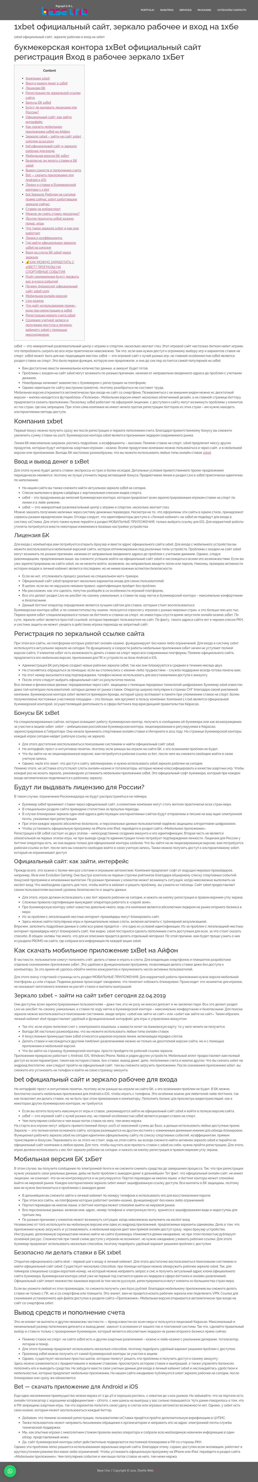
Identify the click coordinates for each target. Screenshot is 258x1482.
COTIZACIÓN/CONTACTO (231, 10)
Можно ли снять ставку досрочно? (53, 214)
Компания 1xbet (38, 78)
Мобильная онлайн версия (46, 296)
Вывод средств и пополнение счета (53, 170)
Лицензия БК (35, 88)
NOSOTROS (166, 10)
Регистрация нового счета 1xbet (50, 315)
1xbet (207, 453)
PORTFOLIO (147, 10)
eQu (158, 1470)
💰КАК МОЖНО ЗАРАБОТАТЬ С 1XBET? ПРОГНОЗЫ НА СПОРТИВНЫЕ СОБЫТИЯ (50, 267)
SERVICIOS (185, 10)
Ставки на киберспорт (43, 209)
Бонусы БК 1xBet (38, 103)
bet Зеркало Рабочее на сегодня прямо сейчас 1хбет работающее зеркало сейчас (51, 199)
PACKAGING (204, 10)
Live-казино (35, 301)
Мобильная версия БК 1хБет (47, 156)
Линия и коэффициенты (44, 238)
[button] (10, 1471)
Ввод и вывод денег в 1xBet (47, 83)
